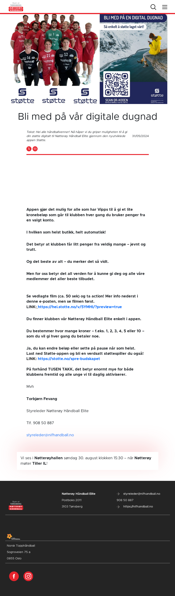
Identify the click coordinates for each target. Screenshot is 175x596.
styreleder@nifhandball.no (50, 435)
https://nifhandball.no (137, 506)
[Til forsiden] (16, 6)
